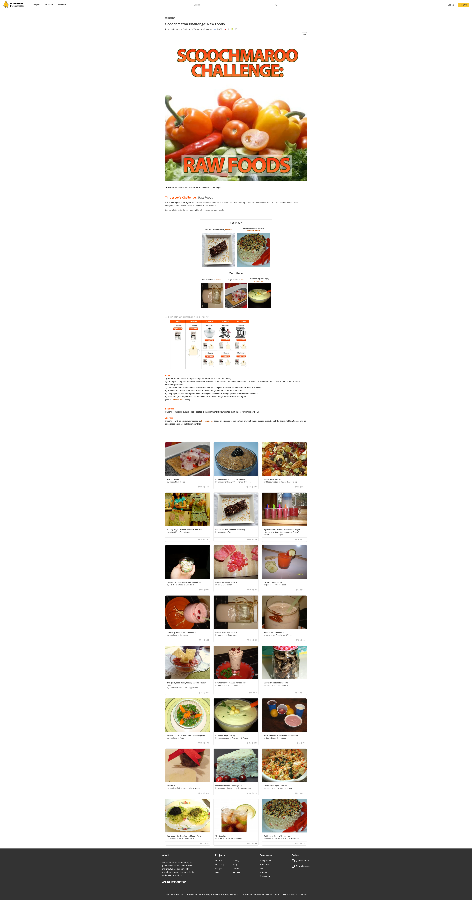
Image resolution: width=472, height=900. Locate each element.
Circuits (218, 860)
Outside (235, 868)
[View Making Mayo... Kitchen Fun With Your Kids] (187, 510)
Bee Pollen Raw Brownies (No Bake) (230, 529)
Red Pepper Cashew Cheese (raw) (277, 836)
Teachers (62, 4)
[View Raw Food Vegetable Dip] (236, 715)
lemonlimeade (259, 281)
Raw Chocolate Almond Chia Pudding (230, 479)
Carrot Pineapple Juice (273, 582)
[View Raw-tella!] (187, 766)
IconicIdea (270, 738)
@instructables (302, 860)
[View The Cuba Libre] (236, 816)
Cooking (187, 29)
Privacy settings (230, 894)
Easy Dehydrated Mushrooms (276, 683)
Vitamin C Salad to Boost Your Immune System (186, 735)
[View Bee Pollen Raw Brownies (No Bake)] (236, 510)
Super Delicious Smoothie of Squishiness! (281, 735)
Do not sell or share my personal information (260, 894)
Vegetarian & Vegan (202, 29)
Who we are (265, 876)
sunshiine (219, 280)
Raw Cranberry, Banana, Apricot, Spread (231, 683)
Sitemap (263, 872)
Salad (182, 738)
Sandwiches (185, 532)
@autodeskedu (302, 866)
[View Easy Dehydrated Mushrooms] (284, 663)
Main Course (180, 482)
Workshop (219, 864)
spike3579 (173, 532)
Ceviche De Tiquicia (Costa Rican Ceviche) (184, 582)
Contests (49, 4)
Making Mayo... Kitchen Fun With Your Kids (184, 529)
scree (220, 838)
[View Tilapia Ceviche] (187, 459)
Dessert (231, 532)
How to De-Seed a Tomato (226, 582)
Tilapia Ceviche (173, 479)
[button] (304, 34)
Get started (265, 864)
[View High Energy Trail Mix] (284, 459)
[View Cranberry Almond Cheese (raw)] (236, 766)
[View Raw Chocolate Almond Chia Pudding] (236, 459)
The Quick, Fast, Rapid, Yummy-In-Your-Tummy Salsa (186, 684)
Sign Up (463, 4)
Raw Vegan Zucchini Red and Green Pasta (184, 836)
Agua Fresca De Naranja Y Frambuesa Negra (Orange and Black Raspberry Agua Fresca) (282, 530)
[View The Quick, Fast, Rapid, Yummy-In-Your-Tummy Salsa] (187, 663)
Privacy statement (212, 894)
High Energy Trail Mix (272, 479)
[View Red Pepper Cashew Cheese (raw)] (284, 816)
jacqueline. (270, 585)
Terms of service (193, 894)
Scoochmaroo (207, 421)
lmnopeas (228, 230)
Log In (451, 4)
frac (242, 280)
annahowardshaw (253, 231)
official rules (178, 399)
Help (262, 868)
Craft (217, 872)
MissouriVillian (272, 482)
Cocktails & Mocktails (233, 838)
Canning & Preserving (284, 685)
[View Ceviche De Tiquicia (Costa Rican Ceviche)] (187, 562)
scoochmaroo (174, 29)
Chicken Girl (174, 688)
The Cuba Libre (221, 836)
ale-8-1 (269, 534)
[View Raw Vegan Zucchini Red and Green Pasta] (187, 816)
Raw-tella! (171, 786)
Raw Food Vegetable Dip (225, 735)
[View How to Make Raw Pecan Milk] (236, 613)
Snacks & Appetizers (289, 482)
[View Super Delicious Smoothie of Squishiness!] (284, 715)
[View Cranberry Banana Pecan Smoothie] (187, 613)
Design (218, 868)
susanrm (269, 685)
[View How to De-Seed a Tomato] (236, 562)
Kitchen (229, 585)
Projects (36, 4)
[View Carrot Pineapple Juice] (284, 562)
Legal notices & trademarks (296, 894)
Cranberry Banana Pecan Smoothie (181, 632)
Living (234, 864)
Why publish (265, 860)
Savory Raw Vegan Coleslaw (275, 786)
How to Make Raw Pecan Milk (227, 632)
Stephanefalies (176, 788)
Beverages (278, 534)
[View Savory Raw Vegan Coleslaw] (284, 766)
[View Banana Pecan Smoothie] (284, 613)
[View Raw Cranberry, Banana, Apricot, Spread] (236, 663)
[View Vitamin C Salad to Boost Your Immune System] (187, 715)
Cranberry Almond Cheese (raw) (228, 786)
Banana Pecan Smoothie (274, 632)
